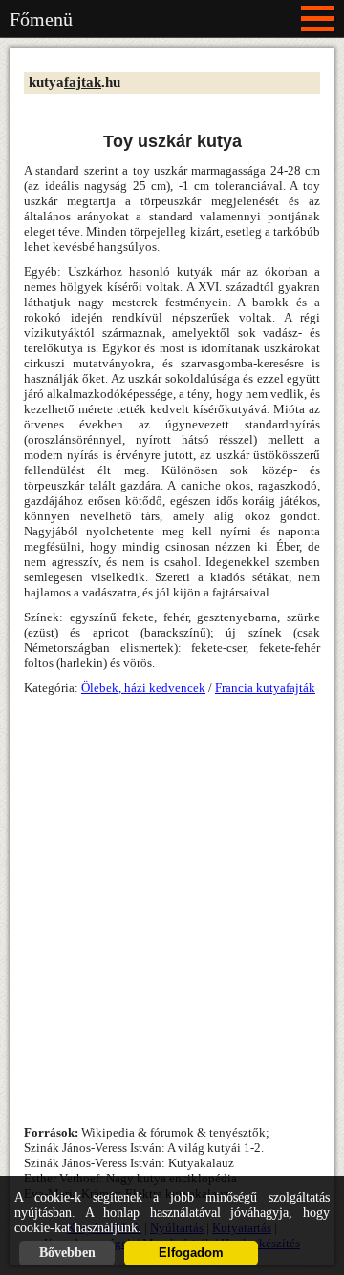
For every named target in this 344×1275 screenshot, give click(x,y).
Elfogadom (191, 1253)
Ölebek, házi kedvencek (143, 687)
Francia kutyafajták (265, 687)
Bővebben (67, 1252)
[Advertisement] (172, 891)
